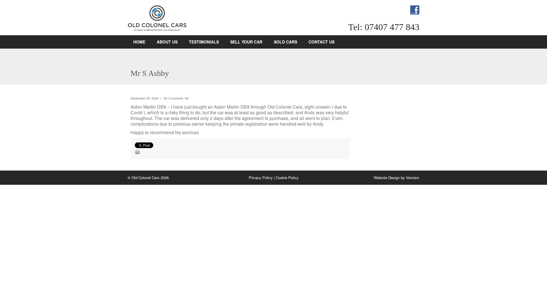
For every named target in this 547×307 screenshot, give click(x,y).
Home (139, 42)
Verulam (412, 177)
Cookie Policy (287, 177)
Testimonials (204, 42)
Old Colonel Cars (157, 18)
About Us (167, 42)
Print (137, 152)
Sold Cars (285, 42)
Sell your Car (246, 42)
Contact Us (321, 42)
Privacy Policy (261, 177)
